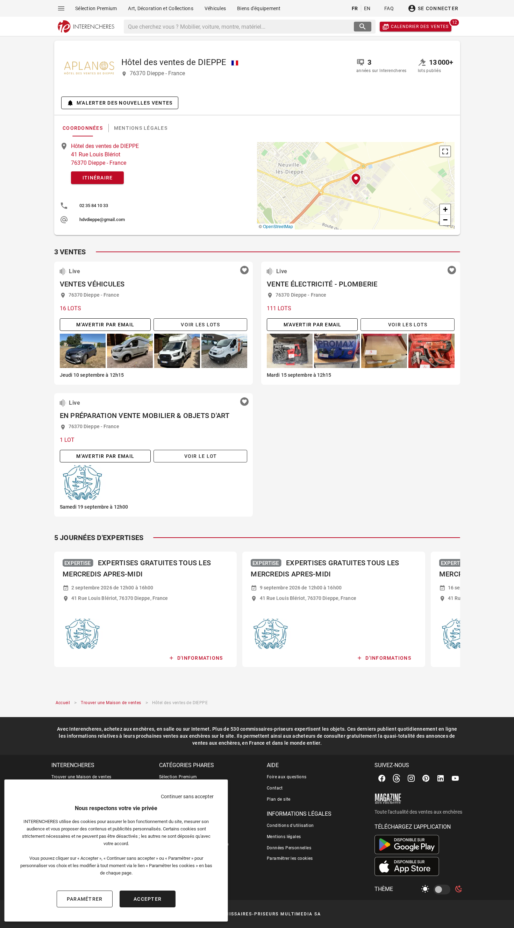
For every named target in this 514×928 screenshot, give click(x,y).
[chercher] (362, 26)
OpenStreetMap (278, 226)
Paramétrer (85, 899)
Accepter (148, 899)
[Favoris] (244, 270)
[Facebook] (382, 778)
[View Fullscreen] (445, 151)
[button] (356, 179)
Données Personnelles (289, 847)
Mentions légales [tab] (140, 128)
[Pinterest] (426, 778)
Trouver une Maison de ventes (81, 776)
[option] (156, 206)
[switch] (443, 889)
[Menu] (61, 8)
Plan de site (279, 799)
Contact (275, 788)
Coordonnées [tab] (83, 128)
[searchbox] (239, 26)
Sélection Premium (178, 776)
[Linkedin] (440, 778)
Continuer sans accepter (187, 796)
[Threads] (396, 778)
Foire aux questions (287, 776)
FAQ (389, 8)
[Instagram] (411, 778)
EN (367, 8)
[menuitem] (96, 8)
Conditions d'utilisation (290, 825)
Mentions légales (284, 836)
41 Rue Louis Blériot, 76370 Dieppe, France (119, 598)
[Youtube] (455, 778)
